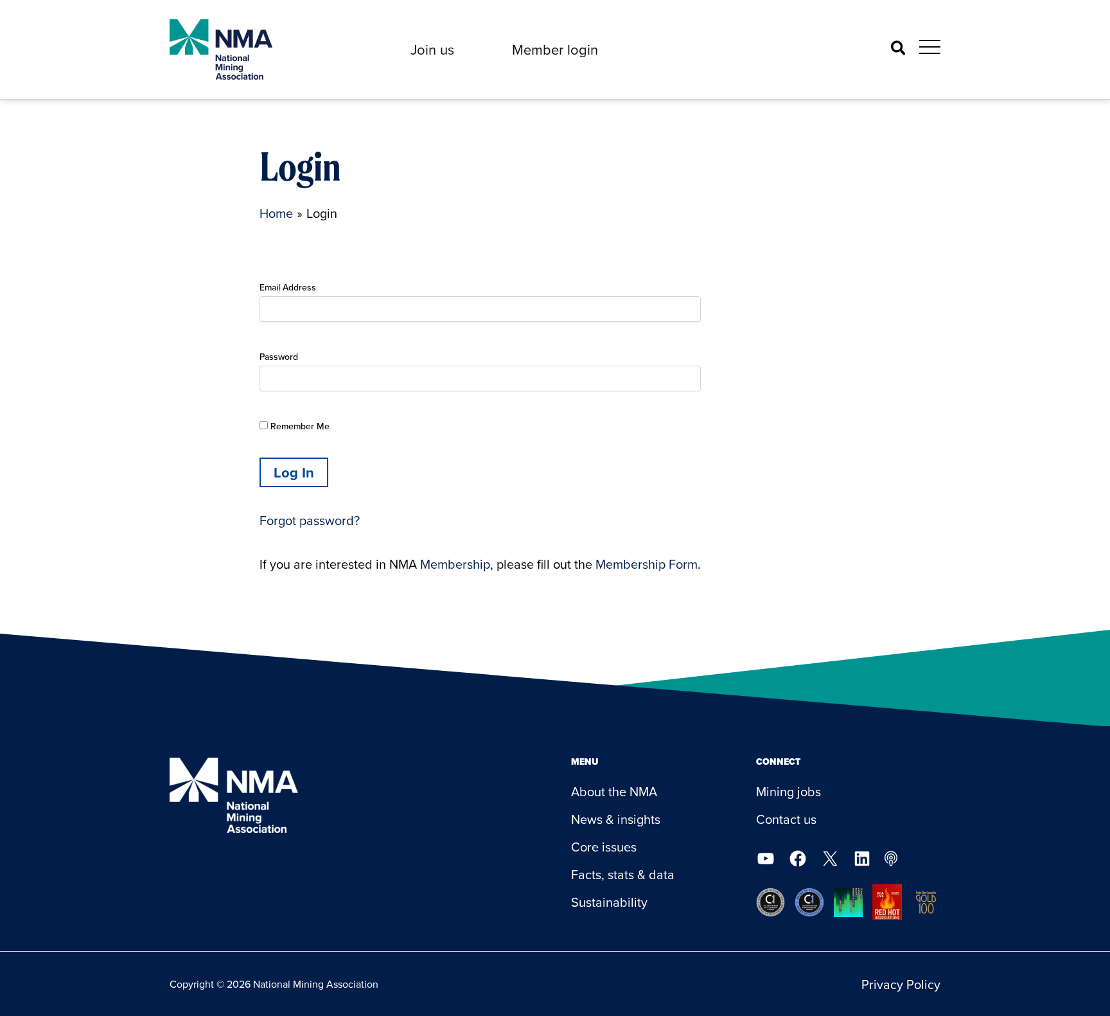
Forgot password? (310, 520)
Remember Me (299, 426)
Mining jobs (788, 791)
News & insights (615, 819)
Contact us (786, 819)
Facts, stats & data (622, 874)
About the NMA (614, 791)
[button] (432, 49)
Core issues (604, 846)
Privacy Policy (900, 984)
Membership (455, 564)
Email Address (288, 287)
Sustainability (609, 902)
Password (279, 356)
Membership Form (646, 564)
